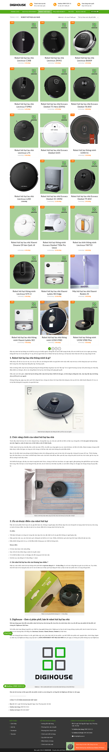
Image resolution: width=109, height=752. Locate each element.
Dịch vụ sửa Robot (29, 11)
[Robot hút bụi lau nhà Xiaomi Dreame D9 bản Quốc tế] (24, 223)
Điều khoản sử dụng (47, 741)
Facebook (13, 730)
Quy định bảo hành (47, 737)
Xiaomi (46, 631)
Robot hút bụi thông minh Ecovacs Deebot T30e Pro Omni (54, 245)
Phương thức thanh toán (48, 730)
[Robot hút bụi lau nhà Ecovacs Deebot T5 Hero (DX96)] (54, 84)
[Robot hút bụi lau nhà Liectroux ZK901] (54, 38)
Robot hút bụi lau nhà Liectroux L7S (24, 151)
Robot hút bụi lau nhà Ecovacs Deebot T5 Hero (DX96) (54, 105)
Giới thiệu (14, 723)
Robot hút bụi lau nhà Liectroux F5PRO (24, 105)
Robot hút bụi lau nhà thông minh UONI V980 (54, 338)
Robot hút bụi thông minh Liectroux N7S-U (24, 292)
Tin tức (71, 11)
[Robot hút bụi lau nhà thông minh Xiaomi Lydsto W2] (24, 318)
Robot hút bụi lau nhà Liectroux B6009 (84, 59)
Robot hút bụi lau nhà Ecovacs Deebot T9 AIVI (84, 197)
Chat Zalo (8, 633)
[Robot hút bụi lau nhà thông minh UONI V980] (54, 318)
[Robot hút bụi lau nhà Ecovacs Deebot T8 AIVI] (84, 84)
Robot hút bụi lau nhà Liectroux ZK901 (54, 59)
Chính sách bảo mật (47, 744)
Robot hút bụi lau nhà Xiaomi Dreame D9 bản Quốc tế (24, 243)
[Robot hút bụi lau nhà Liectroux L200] (24, 177)
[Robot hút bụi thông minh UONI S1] (84, 131)
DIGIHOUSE (48, 750)
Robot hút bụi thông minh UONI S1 (84, 151)
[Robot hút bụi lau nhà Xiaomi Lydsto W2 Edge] (54, 272)
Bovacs (51, 631)
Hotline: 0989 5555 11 (15, 686)
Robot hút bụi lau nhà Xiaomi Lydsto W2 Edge (54, 292)
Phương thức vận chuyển (48, 727)
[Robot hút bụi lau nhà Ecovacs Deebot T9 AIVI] (84, 177)
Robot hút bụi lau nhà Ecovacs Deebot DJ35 (54, 151)
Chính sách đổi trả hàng (48, 734)
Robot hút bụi (44, 11)
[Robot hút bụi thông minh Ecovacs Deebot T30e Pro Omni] (54, 223)
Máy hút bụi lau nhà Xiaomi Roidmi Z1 (84, 292)
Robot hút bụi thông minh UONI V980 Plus (84, 338)
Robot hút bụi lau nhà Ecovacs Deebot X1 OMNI (54, 197)
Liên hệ (13, 727)
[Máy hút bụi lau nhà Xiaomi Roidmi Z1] (84, 272)
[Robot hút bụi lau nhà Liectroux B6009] (84, 38)
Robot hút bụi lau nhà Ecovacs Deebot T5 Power (90, 747)
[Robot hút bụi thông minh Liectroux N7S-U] (24, 272)
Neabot (56, 631)
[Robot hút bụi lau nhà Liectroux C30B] (24, 38)
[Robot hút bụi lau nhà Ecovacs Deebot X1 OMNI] (54, 177)
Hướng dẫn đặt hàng (47, 723)
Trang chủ (15, 11)
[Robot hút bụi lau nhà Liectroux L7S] (24, 131)
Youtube (13, 734)
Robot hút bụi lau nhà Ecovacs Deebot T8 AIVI (84, 105)
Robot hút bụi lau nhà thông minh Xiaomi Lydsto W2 (24, 338)
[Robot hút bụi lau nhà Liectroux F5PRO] (24, 84)
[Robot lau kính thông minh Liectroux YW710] (84, 223)
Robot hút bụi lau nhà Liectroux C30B (24, 59)
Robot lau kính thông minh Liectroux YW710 (84, 243)
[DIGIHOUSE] (18, 5)
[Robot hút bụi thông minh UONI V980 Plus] (84, 318)
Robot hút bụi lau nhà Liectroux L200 (24, 197)
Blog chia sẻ (81, 11)
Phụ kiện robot (59, 11)
